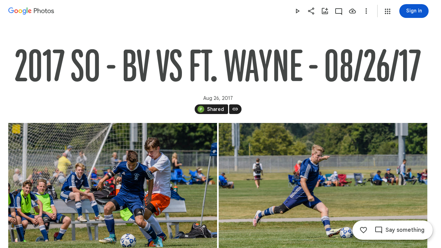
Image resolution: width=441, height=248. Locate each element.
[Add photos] (325, 11)
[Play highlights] (297, 11)
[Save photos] (352, 11)
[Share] (311, 11)
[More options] (366, 11)
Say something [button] (405, 230)
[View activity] (339, 11)
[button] (387, 11)
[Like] (363, 230)
